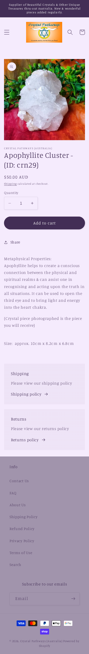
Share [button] (15, 242)
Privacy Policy (21, 540)
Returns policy (25, 439)
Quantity (11, 192)
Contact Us (19, 480)
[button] (7, 32)
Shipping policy (26, 393)
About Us (17, 504)
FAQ (13, 492)
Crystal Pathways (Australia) (41, 641)
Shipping (10, 183)
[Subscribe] (73, 598)
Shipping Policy (23, 516)
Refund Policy (22, 528)
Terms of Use (20, 552)
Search (15, 564)
